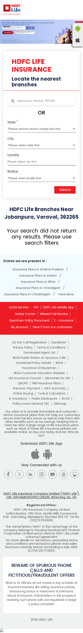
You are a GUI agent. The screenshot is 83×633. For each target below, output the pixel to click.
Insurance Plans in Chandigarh (38, 288)
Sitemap (60, 403)
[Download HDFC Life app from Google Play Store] (36, 458)
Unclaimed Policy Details (33, 363)
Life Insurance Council (25, 378)
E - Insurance (63, 320)
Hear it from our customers (52, 327)
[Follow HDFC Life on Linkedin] (30, 474)
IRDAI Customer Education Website (39, 373)
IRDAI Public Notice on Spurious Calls (39, 357)
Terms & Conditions (51, 347)
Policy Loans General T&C (31, 403)
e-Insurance (18, 398)
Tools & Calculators (52, 393)
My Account (19, 327)
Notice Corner (25, 313)
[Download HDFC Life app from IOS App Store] (47, 458)
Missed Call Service (54, 313)
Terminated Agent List (39, 352)
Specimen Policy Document (29, 320)
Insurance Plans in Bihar (38, 282)
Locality (13, 155)
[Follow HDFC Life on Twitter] (19, 474)
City (10, 139)
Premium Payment (26, 388)
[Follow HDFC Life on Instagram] (41, 474)
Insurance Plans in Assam (38, 275)
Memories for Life (57, 378)
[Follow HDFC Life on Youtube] (52, 474)
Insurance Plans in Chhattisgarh (27, 294)
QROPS (23, 383)
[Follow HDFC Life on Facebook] (8, 474)
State (12, 122)
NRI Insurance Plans (46, 383)
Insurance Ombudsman (39, 368)
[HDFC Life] (12, 10)
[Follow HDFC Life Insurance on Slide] (75, 474)
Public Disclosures (44, 398)
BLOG (66, 398)
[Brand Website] (64, 474)
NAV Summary (55, 388)
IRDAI (59, 363)
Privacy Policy (23, 347)
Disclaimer (58, 342)
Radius (12, 171)
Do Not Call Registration (29, 342)
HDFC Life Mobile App (58, 307)
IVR (36, 307)
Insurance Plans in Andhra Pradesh (38, 269)
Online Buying (23, 393)
